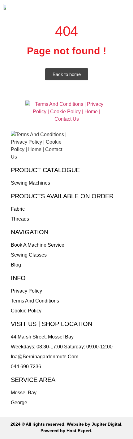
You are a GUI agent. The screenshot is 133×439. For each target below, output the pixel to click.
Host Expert (78, 430)
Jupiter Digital (106, 424)
